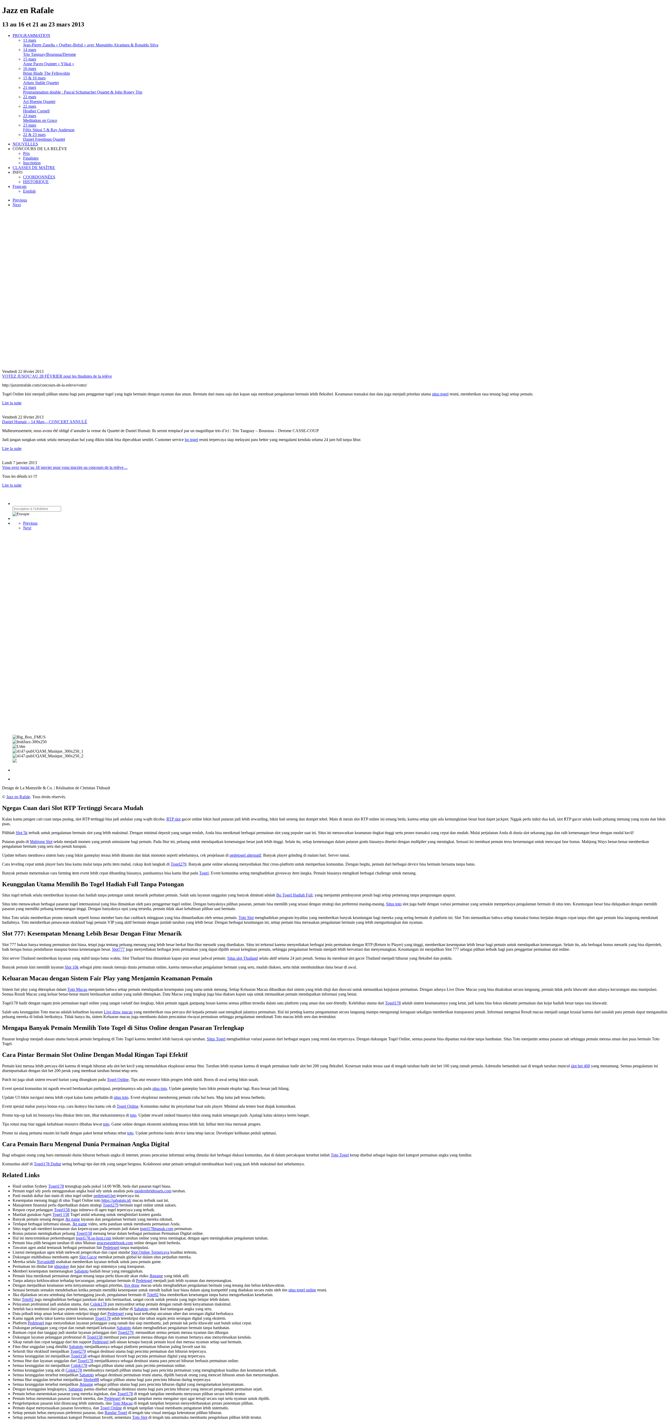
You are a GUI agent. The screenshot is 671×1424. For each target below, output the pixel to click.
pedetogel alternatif (245, 855)
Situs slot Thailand (242, 958)
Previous (20, 200)
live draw (132, 1285)
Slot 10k (72, 967)
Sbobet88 (91, 1379)
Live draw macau (118, 1012)
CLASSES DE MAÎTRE (34, 167)
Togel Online (118, 1079)
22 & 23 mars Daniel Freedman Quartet (44, 137)
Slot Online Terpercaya (150, 1252)
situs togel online (302, 1290)
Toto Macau (77, 989)
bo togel (191, 439)
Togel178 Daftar (47, 1164)
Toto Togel (340, 1155)
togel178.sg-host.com (93, 1238)
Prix (26, 153)
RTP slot (173, 819)
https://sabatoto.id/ (116, 1200)
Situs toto (394, 904)
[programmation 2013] (87, 288)
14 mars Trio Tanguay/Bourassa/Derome (49, 52)
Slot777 (118, 949)
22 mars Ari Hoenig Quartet (39, 99)
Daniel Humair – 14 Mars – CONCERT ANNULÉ (44, 422)
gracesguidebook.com (115, 1243)
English (29, 191)
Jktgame (156, 1276)
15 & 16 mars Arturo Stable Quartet (41, 80)
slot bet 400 (580, 1066)
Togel (204, 873)
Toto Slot (246, 917)
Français (19, 186)
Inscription (32, 163)
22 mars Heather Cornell (36, 108)
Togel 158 (60, 1214)
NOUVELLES (25, 144)
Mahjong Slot (41, 841)
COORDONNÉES (39, 177)
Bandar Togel (116, 1412)
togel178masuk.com (156, 1228)
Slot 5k (22, 832)
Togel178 (393, 1003)
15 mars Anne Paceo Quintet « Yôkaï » (48, 61)
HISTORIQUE (36, 182)
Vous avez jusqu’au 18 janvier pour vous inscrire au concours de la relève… (65, 467)
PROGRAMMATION (31, 35)
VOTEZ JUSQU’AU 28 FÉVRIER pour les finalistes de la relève (57, 376)
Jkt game (72, 1219)
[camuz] (52, 666)
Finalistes (31, 158)
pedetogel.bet (105, 1195)
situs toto (159, 1088)
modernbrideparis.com (152, 1191)
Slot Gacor (88, 1257)
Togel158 (62, 1210)
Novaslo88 (46, 1261)
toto (133, 1115)
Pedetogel (111, 1247)
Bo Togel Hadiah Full (294, 895)
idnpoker (61, 1266)
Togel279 (178, 864)
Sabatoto (81, 1271)
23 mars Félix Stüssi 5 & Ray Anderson (48, 127)
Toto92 (153, 1294)
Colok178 (98, 1304)
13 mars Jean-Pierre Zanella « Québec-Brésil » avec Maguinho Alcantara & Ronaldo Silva (90, 42)
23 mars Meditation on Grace (40, 118)
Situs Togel (216, 1039)
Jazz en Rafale (18, 797)
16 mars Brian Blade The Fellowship (46, 70)
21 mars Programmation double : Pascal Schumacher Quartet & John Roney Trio (82, 89)
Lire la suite (11, 403)
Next (17, 205)
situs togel (440, 394)
